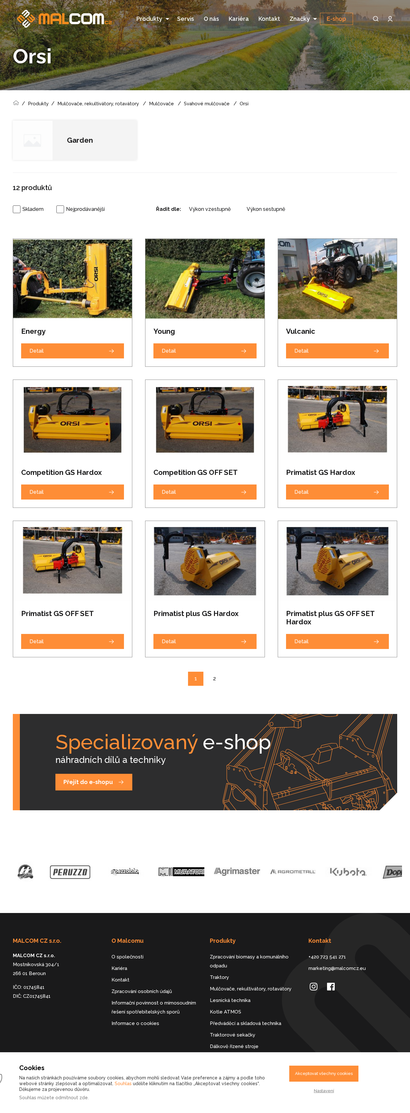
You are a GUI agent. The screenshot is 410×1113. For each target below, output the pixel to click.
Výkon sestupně (266, 209)
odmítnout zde (71, 1097)
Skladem (33, 209)
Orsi (244, 104)
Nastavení (324, 1090)
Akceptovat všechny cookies (324, 1073)
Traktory (219, 977)
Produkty (149, 18)
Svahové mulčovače (207, 104)
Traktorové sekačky (232, 1035)
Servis (185, 18)
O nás (211, 18)
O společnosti (127, 957)
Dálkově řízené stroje (234, 1046)
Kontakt (269, 18)
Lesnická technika (230, 1000)
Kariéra (239, 18)
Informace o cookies (135, 1023)
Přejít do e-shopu (88, 782)
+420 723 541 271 (327, 957)
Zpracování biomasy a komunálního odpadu (249, 961)
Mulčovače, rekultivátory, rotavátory (98, 104)
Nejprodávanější (85, 209)
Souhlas (123, 1083)
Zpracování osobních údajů (141, 991)
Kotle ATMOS (225, 1012)
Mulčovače (161, 104)
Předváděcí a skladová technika (245, 1023)
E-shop (336, 18)
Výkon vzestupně (210, 209)
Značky (300, 18)
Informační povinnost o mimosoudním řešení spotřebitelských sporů (153, 1007)
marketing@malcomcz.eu (337, 968)
